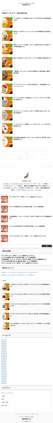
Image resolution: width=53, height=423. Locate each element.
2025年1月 (3, 371)
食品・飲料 (4, 405)
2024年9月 (3, 378)
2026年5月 (3, 345)
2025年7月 (3, 361)
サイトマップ (17, 414)
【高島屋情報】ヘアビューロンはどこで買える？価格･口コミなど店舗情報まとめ (23, 259)
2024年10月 (4, 376)
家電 (3, 399)
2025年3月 (3, 368)
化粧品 (3, 396)
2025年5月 (3, 365)
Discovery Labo (32, 272)
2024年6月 (3, 383)
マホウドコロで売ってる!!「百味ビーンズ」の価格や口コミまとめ (27, 236)
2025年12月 (4, 353)
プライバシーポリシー (26, 414)
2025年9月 (3, 358)
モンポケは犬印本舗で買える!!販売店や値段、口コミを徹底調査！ (27, 226)
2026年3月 (3, 348)
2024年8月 (3, 380)
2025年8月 (3, 360)
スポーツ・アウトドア (7, 393)
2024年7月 (3, 381)
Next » (26, 153)
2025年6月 (3, 363)
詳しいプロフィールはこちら (33, 190)
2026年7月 (3, 341)
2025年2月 (3, 370)
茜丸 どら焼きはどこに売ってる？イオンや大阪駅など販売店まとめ (32, 58)
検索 (47, 246)
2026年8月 (3, 340)
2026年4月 (3, 346)
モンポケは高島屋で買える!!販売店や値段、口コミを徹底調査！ (27, 206)
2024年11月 (4, 375)
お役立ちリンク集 (34, 414)
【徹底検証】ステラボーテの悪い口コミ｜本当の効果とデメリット (14, 272)
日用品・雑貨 (5, 402)
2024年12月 (4, 373)
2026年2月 (3, 350)
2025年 (6, 10)
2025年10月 (4, 356)
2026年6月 (3, 343)
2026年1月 (3, 351)
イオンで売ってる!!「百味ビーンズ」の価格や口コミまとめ (25, 197)
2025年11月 (4, 355)
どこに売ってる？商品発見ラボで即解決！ (26, 416)
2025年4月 (3, 366)
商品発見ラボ (26, 5)
